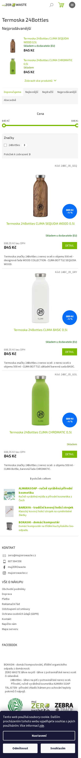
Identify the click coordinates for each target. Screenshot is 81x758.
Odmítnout (20, 748)
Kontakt (6, 619)
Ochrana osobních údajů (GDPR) (20, 614)
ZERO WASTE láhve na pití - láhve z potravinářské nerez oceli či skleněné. (40, 674)
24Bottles (17, 145)
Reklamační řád (11, 604)
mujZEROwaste (17, 567)
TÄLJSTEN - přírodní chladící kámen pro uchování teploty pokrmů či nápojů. (38, 690)
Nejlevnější (31, 92)
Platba (5, 599)
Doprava (7, 594)
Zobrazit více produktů (38, 80)
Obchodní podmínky (14, 589)
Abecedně (10, 100)
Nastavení (39, 736)
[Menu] (72, 5)
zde (41, 725)
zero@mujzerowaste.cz (22, 555)
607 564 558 (14, 561)
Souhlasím (57, 748)
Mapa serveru (10, 629)
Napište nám (9, 624)
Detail (69, 245)
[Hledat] (51, 5)
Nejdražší (47, 92)
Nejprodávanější (66, 92)
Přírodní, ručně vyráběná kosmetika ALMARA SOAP (40, 684)
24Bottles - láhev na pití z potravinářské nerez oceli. (40, 680)
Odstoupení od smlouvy (16, 609)
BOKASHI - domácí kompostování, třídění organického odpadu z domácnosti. (35, 666)
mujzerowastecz (18, 573)
